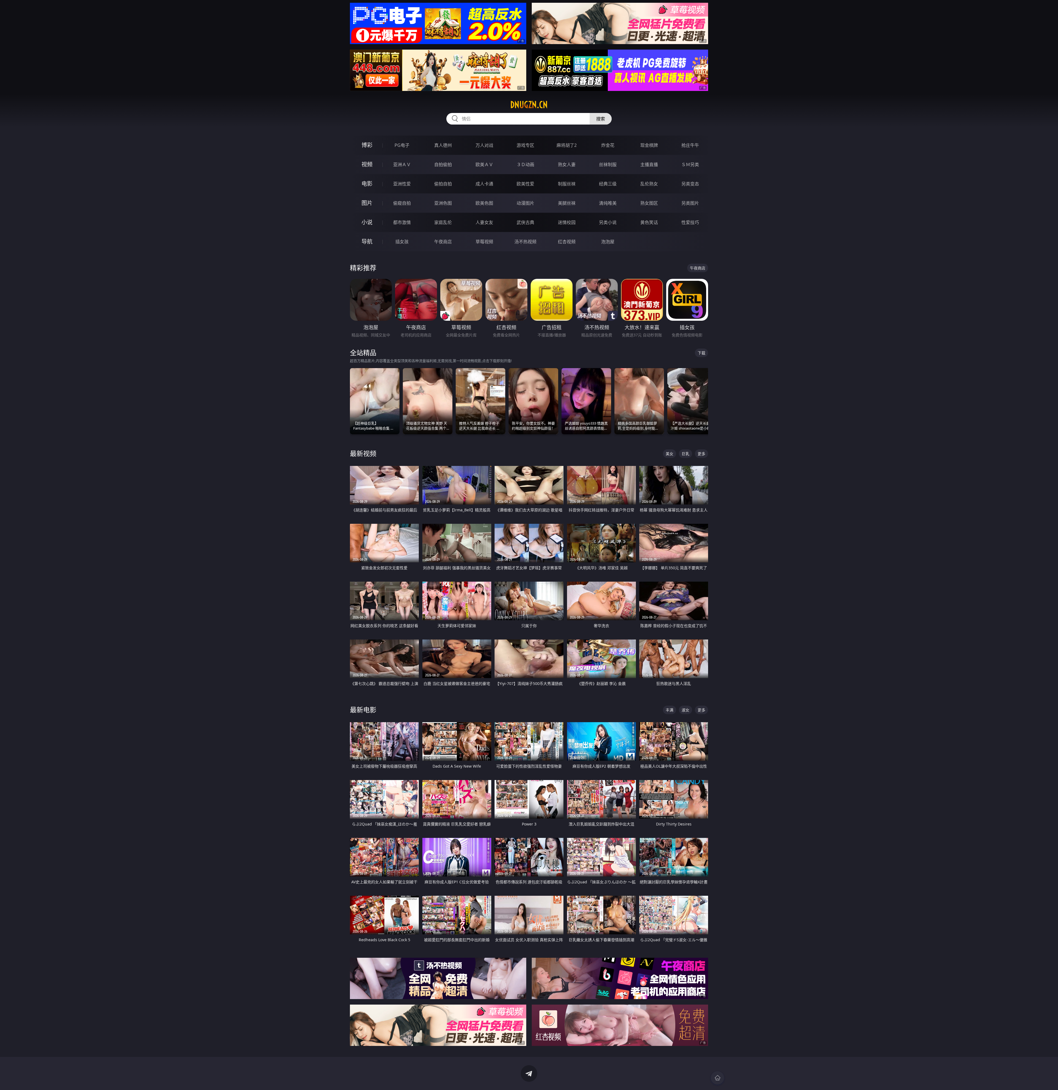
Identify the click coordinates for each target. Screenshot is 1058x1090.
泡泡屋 (607, 242)
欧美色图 (484, 203)
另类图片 (690, 203)
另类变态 (690, 184)
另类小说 (608, 222)
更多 (701, 453)
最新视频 (363, 453)
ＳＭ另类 (690, 164)
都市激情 (402, 222)
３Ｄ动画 (525, 164)
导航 (367, 241)
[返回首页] (717, 1077)
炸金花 (607, 145)
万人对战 (484, 145)
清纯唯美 (608, 203)
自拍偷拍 (443, 164)
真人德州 (443, 145)
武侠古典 (525, 222)
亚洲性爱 (402, 184)
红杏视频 (567, 242)
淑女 (685, 710)
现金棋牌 (649, 145)
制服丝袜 (567, 184)
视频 (367, 164)
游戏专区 (525, 145)
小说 (367, 222)
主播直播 (649, 164)
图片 (367, 203)
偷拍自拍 (443, 184)
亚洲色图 (443, 203)
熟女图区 (649, 203)
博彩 (367, 145)
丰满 (669, 710)
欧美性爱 (525, 184)
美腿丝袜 (567, 203)
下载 (701, 352)
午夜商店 (443, 242)
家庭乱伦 (443, 222)
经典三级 (608, 184)
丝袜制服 (608, 164)
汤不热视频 (525, 242)
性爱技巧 (690, 222)
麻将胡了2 (567, 145)
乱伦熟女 (649, 184)
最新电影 (363, 709)
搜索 (600, 119)
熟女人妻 (567, 164)
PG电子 (402, 145)
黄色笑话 (649, 222)
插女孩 (402, 242)
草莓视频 (484, 242)
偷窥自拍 (402, 203)
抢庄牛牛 (690, 145)
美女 (669, 453)
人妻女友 (484, 222)
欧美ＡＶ (484, 164)
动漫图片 (525, 203)
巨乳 (685, 453)
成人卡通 (484, 184)
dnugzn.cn (529, 104)
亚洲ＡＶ (402, 164)
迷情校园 (567, 222)
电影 (367, 183)
